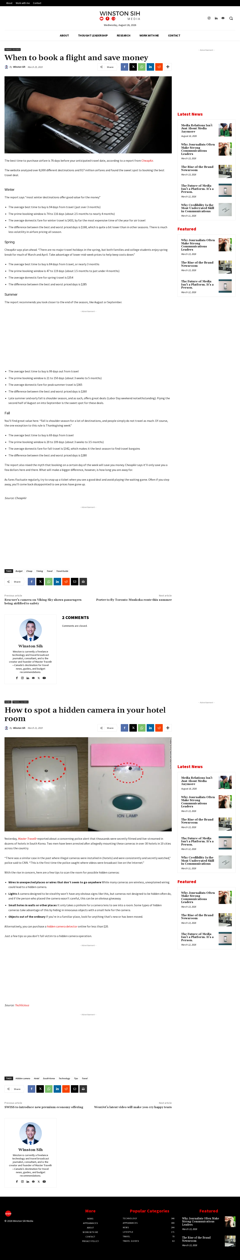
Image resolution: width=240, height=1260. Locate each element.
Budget (18, 571)
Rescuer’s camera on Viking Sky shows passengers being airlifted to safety (43, 601)
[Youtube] (44, 677)
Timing (39, 571)
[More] (168, 67)
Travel (49, 571)
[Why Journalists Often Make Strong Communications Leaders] (225, 149)
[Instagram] (209, 18)
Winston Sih (19, 66)
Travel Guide (62, 571)
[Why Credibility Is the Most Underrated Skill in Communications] (225, 209)
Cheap (29, 571)
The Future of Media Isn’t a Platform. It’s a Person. (197, 189)
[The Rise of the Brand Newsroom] (225, 171)
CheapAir (147, 160)
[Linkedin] (216, 18)
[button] (231, 18)
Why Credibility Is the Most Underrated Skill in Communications (197, 208)
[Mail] (223, 18)
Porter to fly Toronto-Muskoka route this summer (134, 600)
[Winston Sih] (6, 67)
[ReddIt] (159, 67)
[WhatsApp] (142, 67)
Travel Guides (12, 49)
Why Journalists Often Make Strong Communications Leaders (198, 149)
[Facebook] (124, 67)
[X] (133, 67)
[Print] (83, 581)
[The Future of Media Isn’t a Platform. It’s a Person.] (225, 190)
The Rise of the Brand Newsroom (197, 168)
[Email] (74, 581)
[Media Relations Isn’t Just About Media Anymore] (225, 129)
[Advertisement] (88, 339)
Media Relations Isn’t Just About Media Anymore (196, 128)
